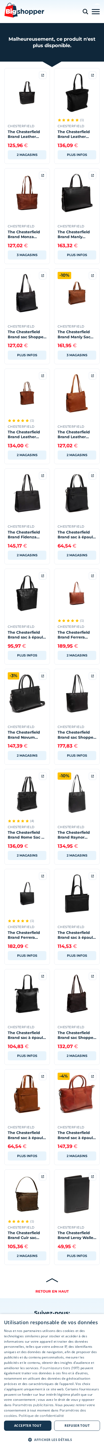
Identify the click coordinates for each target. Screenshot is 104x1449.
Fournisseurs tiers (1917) (60, 1368)
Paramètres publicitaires (33, 1405)
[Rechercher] (85, 11)
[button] (52, 1439)
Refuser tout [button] (77, 1425)
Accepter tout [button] (27, 1425)
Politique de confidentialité (41, 1416)
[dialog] (52, 1381)
